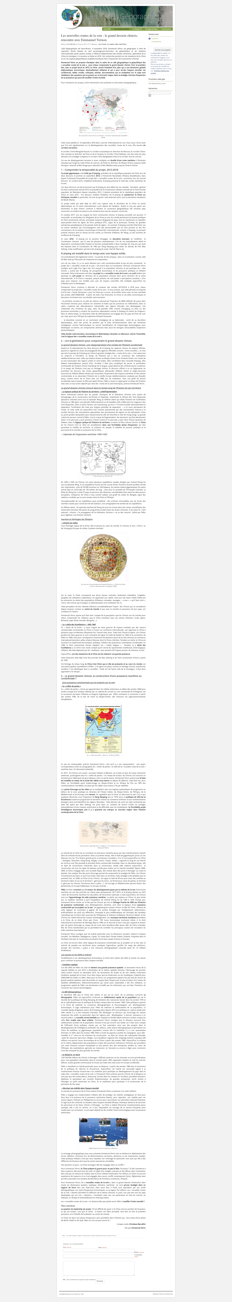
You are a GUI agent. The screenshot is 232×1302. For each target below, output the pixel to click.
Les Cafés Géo (71, 44)
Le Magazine (137, 29)
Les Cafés (107, 29)
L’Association (166, 29)
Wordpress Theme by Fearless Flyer (163, 1294)
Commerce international (96, 1235)
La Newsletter (156, 41)
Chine (70, 1235)
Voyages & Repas (151, 29)
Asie (67, 1235)
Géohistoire (105, 1235)
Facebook (154, 38)
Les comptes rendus (112, 44)
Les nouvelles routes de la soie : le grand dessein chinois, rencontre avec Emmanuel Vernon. (99, 37)
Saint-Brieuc (122, 44)
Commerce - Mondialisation (83, 1235)
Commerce (74, 1235)
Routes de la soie (112, 1235)
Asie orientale (102, 44)
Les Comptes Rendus (121, 29)
